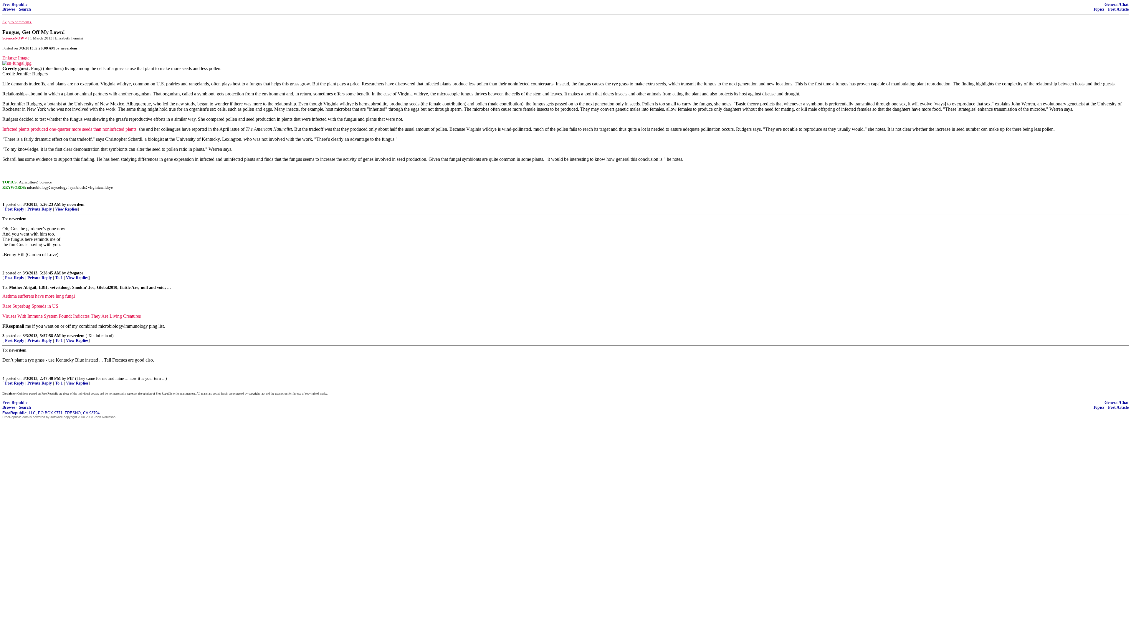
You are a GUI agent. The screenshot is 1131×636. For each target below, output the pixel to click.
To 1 (59, 278)
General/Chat (1116, 4)
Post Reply (14, 209)
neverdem (76, 204)
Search (25, 9)
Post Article (1118, 9)
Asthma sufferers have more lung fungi (38, 296)
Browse (8, 9)
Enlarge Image (15, 57)
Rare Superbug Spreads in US (30, 306)
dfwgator (75, 273)
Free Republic (14, 4)
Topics (1098, 9)
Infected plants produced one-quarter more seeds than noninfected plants (69, 129)
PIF (70, 378)
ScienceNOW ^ (14, 38)
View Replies (66, 209)
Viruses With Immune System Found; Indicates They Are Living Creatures (71, 316)
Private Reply (39, 209)
